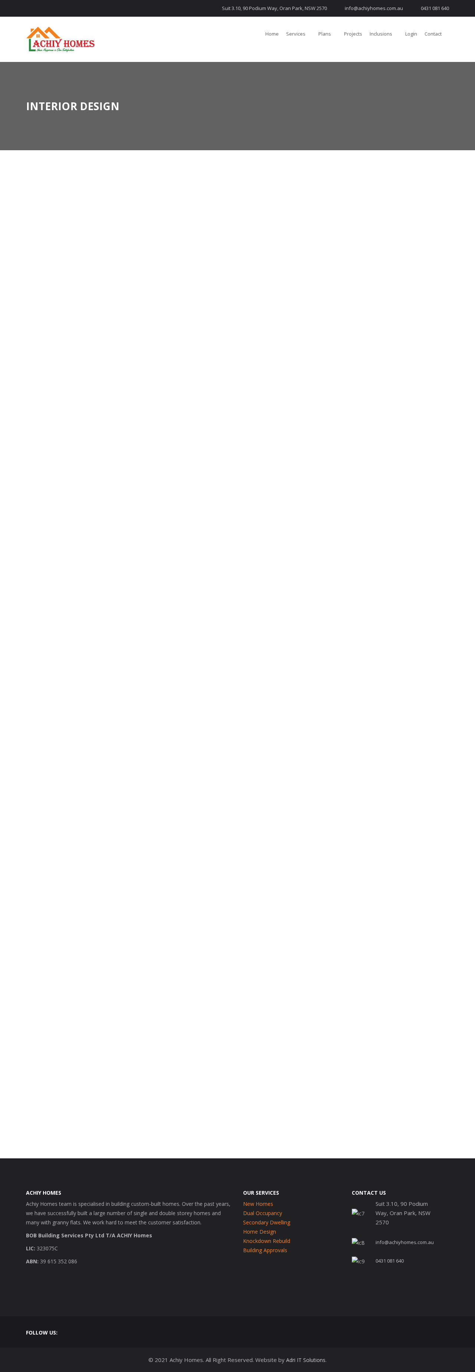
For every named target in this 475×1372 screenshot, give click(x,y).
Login (411, 33)
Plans (324, 33)
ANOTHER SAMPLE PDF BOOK (86, 1049)
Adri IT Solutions (305, 1360)
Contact (433, 33)
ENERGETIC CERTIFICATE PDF (85, 1024)
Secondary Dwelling (266, 1222)
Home (272, 33)
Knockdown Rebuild (266, 1240)
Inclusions (381, 33)
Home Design (259, 1231)
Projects (353, 33)
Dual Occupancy (262, 1213)
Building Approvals (265, 1250)
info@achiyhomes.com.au (374, 8)
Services (295, 33)
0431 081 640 (435, 8)
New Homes (258, 1203)
